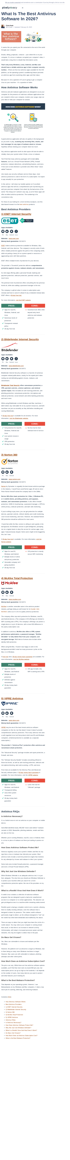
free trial (5, 657)
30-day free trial (8, 416)
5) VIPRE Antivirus (12, 698)
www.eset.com (14, 238)
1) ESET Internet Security (16, 214)
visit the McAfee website (21, 659)
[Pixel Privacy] (9, 8)
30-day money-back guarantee (22, 657)
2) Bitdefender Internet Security (20, 339)
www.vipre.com (14, 720)
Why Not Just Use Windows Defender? (18, 1028)
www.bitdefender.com (16, 366)
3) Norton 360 (9, 454)
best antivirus (24, 204)
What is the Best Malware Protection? (18, 1038)
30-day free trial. (16, 295)
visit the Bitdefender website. (18, 418)
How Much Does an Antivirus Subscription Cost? (21, 1035)
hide (9, 997)
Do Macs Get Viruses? (13, 1033)
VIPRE (3, 727)
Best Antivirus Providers (14, 1004)
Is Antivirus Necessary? (13, 1022)
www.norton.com (14, 479)
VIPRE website (33, 775)
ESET (3, 245)
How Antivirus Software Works (16, 1002)
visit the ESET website (23, 300)
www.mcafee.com (15, 599)
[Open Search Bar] (19, 8)
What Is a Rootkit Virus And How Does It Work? (21, 1030)
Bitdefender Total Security (10, 385)
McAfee (3, 606)
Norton (3, 486)
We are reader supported (13, 2)
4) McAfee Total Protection (17, 578)
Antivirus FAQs (11, 1020)
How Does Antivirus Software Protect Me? (19, 1025)
